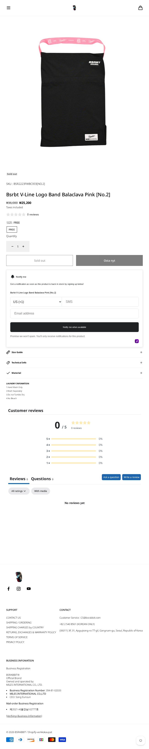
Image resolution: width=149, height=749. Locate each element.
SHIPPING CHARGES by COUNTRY (25, 627)
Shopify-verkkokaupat (40, 732)
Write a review (131, 477)
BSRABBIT (20, 732)
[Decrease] (10, 246)
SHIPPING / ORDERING (18, 622)
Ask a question (111, 477)
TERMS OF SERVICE (17, 637)
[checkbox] (40, 491)
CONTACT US (13, 617)
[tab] (42, 479)
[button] (8, 7)
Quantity (11, 236)
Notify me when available (74, 327)
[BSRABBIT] (74, 8)
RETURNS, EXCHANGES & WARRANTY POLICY (31, 632)
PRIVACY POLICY (15, 642)
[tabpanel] (74, 516)
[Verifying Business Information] (24, 716)
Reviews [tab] (19, 478)
